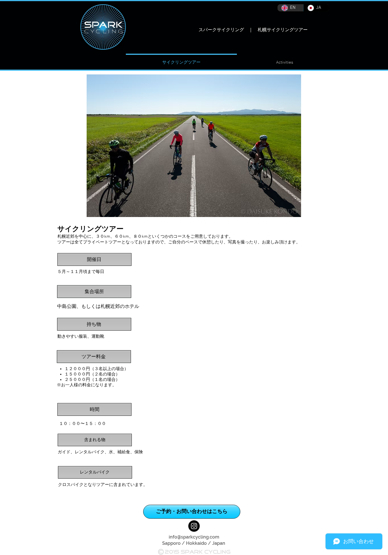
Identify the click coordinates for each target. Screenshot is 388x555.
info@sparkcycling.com (194, 537)
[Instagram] (194, 526)
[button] (284, 60)
